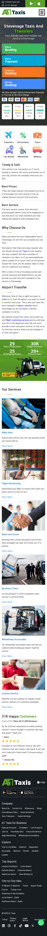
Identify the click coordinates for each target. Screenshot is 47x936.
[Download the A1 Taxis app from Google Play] (9, 792)
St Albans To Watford (11, 886)
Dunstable (6, 851)
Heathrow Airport (9, 874)
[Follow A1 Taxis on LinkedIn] (3, 926)
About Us (6, 808)
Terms (4, 919)
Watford (16, 851)
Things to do (16, 890)
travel (4, 299)
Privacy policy (13, 919)
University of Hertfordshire (13, 893)
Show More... (7, 446)
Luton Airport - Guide (10, 897)
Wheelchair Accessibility (29, 835)
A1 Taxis (23, 251)
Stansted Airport (25, 870)
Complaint (23, 828)
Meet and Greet (10, 534)
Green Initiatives (27, 812)
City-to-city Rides (9, 847)
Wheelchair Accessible (14, 639)
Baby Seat (7, 432)
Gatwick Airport (8, 870)
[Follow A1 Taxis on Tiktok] (20, 926)
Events (5, 890)
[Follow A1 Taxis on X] (32, 926)
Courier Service (10, 693)
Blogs (39, 808)
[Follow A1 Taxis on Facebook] (14, 926)
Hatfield (35, 851)
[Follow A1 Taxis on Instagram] (9, 926)
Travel (25, 886)
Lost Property (36, 828)
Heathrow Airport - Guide (12, 901)
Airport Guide (36, 886)
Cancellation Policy (10, 812)
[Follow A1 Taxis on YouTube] (26, 926)
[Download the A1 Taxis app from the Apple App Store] (27, 792)
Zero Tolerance (8, 816)
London (5, 855)
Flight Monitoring (11, 483)
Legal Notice (25, 919)
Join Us (5, 832)
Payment (11, 60)
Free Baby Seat (17, 832)
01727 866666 (11, 5)
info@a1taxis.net (12, 2)
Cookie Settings (24, 816)
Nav (42, 12)
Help (42, 782)
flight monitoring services (17, 320)
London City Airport (10, 866)
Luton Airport (26, 866)
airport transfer (25, 305)
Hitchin (26, 851)
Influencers (29, 808)
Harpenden (33, 847)
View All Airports (26, 874)
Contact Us (17, 808)
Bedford (22, 847)
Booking (11, 49)
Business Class (10, 588)
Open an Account (9, 828)
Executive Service (33, 832)
